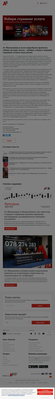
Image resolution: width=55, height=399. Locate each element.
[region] (27, 393)
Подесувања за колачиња (45, 393)
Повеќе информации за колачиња (16, 395)
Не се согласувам (45, 397)
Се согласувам (45, 390)
